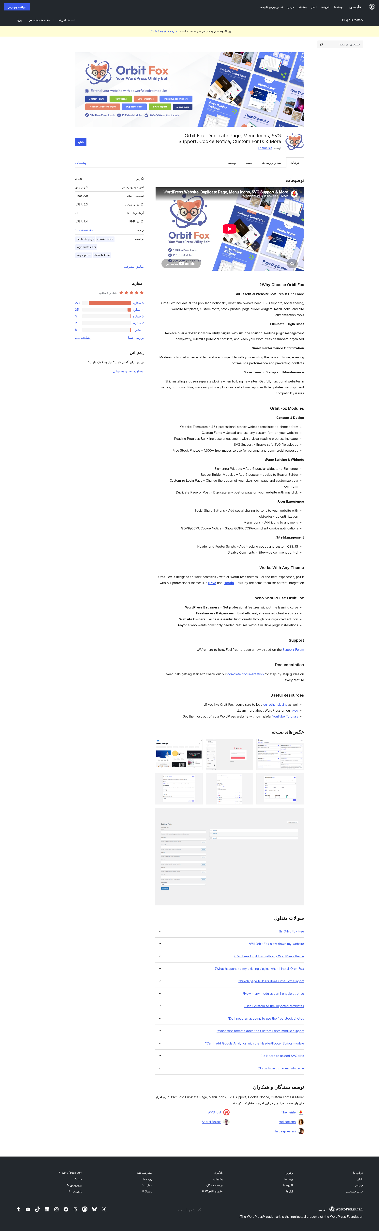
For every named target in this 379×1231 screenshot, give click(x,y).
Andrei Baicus (211, 1122)
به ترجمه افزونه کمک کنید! (162, 31)
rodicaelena (287, 1122)
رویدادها (147, 1179)
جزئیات (295, 163)
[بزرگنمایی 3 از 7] (197, 744)
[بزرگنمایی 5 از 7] (248, 779)
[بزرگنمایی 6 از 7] (197, 779)
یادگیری (218, 1172)
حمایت (146, 1185)
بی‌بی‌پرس (74, 1185)
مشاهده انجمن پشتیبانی (128, 371)
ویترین (289, 1172)
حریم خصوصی (354, 1191)
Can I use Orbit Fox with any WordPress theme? (269, 956)
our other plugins (275, 704)
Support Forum (293, 650)
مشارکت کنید (144, 1172)
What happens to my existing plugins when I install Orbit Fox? (259, 969)
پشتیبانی (80, 163)
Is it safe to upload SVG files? (282, 1056)
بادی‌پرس (75, 1191)
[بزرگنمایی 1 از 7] (299, 744)
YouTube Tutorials (285, 716)
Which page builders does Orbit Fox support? (271, 981)
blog (295, 710)
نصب (249, 163)
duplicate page (85, 239)
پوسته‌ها (288, 1179)
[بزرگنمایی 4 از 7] (299, 779)
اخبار (360, 1179)
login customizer (86, 247)
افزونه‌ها (288, 1185)
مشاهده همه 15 (84, 230)
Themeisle (265, 148)
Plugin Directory (352, 20)
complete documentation (245, 674)
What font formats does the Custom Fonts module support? (260, 1031)
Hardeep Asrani (285, 1131)
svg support (84, 255)
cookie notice (105, 239)
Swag (147, 1191)
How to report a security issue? (281, 1068)
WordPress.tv (212, 1191)
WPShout (214, 1112)
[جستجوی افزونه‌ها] (321, 44)
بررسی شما (136, 338)
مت (78, 1179)
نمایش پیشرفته (134, 266)
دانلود (81, 142)
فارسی (322, 1209)
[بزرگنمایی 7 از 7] (299, 813)
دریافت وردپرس (17, 6)
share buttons (102, 255)
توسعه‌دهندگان (214, 1185)
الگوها (289, 1191)
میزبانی (359, 1185)
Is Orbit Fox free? (291, 931)
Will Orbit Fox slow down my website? (276, 944)
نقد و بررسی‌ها (271, 163)
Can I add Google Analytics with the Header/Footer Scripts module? (254, 1043)
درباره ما (358, 1172)
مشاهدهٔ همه (83, 338)
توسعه (232, 163)
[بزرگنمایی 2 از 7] (248, 744)
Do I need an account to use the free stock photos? (265, 1018)
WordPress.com (70, 1172)
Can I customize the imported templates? (274, 1006)
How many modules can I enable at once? (273, 994)
